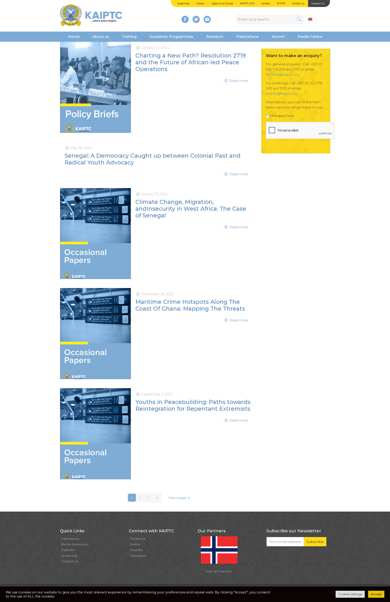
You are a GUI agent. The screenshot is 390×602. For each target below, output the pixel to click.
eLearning (183, 3)
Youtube (136, 550)
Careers (265, 3)
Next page (178, 498)
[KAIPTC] (91, 16)
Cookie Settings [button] (350, 594)
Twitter (135, 544)
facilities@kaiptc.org (282, 74)
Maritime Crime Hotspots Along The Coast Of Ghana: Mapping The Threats (190, 305)
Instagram (138, 555)
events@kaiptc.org (281, 93)
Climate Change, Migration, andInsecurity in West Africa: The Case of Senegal (190, 208)
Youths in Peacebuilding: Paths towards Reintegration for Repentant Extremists (193, 405)
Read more (238, 80)
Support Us (317, 3)
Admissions (70, 538)
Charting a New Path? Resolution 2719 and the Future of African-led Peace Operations (190, 62)
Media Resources (74, 544)
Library (200, 3)
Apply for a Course (222, 3)
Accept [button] (376, 594)
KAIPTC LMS (247, 3)
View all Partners (218, 571)
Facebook (138, 538)
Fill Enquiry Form (282, 116)
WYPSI (281, 3)
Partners (67, 550)
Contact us (298, 3)
